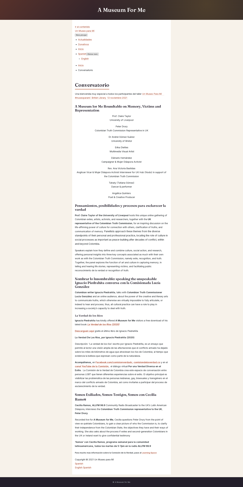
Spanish (79, 463)
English (79, 467)
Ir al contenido (82, 27)
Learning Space (149, 453)
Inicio (81, 49)
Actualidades (85, 39)
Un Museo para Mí (84, 31)
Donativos (83, 44)
